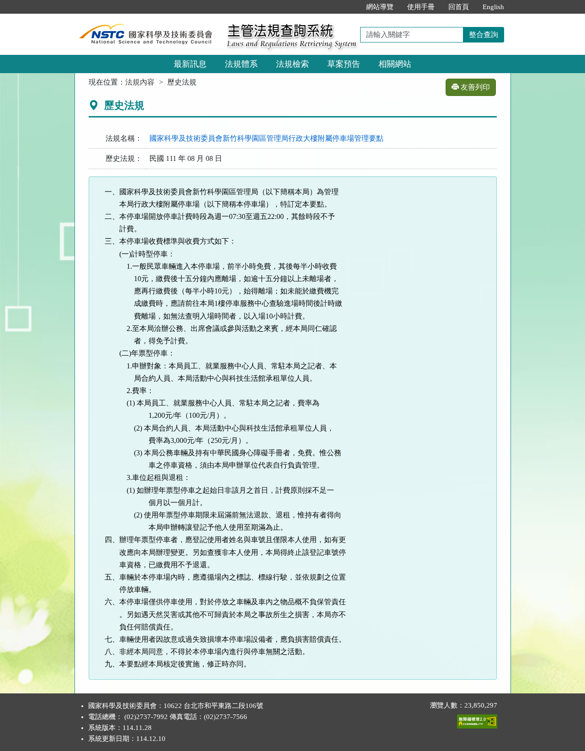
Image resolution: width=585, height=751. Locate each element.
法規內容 (139, 82)
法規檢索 (292, 64)
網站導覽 (380, 7)
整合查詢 (483, 34)
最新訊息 (190, 64)
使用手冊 (421, 7)
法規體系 (241, 64)
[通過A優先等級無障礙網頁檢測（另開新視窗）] (477, 719)
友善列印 (474, 87)
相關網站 (394, 64)
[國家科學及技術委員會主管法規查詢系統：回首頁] (147, 19)
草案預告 (343, 64)
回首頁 (458, 7)
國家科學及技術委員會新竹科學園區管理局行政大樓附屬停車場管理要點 (266, 138)
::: (349, 7)
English (493, 7)
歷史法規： (124, 158)
